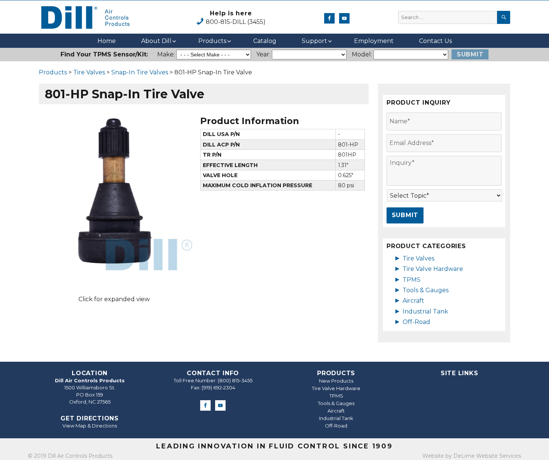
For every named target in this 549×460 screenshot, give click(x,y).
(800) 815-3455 (235, 380)
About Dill (156, 40)
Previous (23, 192)
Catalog (264, 40)
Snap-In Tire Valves (139, 72)
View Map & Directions (89, 426)
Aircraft (413, 300)
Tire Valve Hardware (433, 268)
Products (212, 40)
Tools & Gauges (426, 290)
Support (314, 40)
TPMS (412, 279)
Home (106, 40)
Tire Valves (89, 72)
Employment (374, 40)
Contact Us (435, 40)
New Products (336, 381)
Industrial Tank (425, 311)
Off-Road (416, 321)
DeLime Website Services (487, 456)
